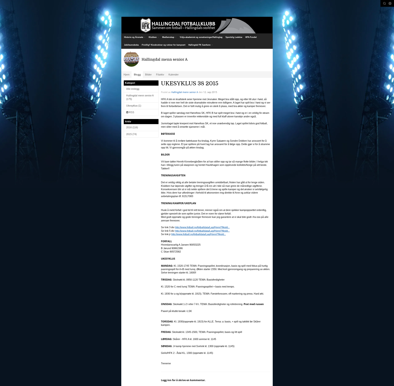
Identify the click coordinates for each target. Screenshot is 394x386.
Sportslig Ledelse (233, 37)
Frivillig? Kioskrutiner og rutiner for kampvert (163, 45)
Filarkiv (160, 74)
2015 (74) (131, 134)
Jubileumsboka (131, 45)
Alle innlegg (132, 89)
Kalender (174, 74)
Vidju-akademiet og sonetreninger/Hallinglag (201, 37)
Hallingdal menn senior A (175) (140, 97)
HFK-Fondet (251, 37)
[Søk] (384, 3)
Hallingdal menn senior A (184, 92)
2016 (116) (132, 127)
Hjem (126, 74)
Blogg (137, 74)
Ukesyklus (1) (133, 105)
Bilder (148, 74)
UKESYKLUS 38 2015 (189, 83)
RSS (131, 112)
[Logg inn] (390, 3)
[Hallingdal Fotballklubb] (197, 25)
